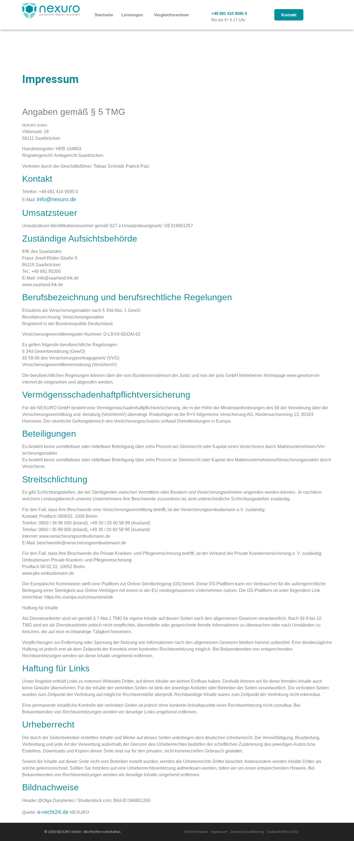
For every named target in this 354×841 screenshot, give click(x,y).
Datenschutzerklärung (247, 832)
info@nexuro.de (56, 199)
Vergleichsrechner (171, 14)
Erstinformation (196, 832)
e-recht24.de (53, 812)
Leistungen (132, 14)
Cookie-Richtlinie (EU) (283, 832)
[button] (133, 15)
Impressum (219, 832)
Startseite (104, 14)
